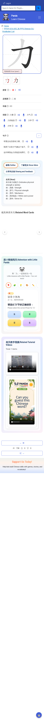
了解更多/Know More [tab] (29, 165)
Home (6, 26)
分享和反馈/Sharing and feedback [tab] (19, 171)
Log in (8, 3)
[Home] (5, 17)
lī (29, 314)
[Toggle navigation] (39, 17)
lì (14, 314)
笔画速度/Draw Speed (11, 71)
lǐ (14, 322)
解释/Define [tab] (10, 165)
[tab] (8, 285)
